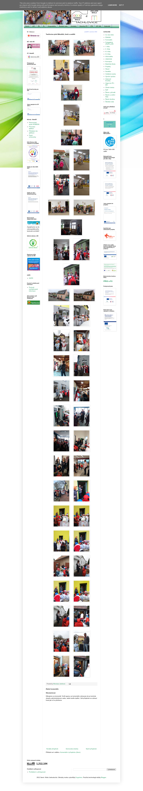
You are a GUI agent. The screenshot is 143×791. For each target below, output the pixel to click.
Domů (27, 26)
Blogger (103, 777)
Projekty (108, 66)
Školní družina (110, 99)
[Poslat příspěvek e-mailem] (69, 684)
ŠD (39, 26)
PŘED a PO (107, 281)
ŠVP (106, 90)
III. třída (107, 51)
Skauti (107, 69)
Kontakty (73, 26)
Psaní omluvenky (32, 136)
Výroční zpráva (110, 76)
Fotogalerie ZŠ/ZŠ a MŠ (109, 43)
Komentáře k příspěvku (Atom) (70, 752)
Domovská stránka (72, 749)
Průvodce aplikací (32, 127)
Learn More (112, 5)
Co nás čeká (109, 35)
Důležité (108, 37)
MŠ (33, 26)
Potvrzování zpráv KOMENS (34, 123)
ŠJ (44, 26)
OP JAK (98, 26)
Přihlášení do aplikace (33, 132)
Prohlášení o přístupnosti (37, 772)
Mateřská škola (110, 64)
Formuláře (108, 40)
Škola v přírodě (110, 92)
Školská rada (63, 26)
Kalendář (107, 26)
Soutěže (108, 71)
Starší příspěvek (91, 749)
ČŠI (91, 26)
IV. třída (107, 54)
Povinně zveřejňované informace (33, 289)
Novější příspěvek (52, 749)
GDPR (31, 278)
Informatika (109, 56)
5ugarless (79, 777)
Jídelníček (108, 59)
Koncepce (108, 61)
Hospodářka (52, 26)
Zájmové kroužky (108, 80)
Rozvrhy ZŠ (83, 26)
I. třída (107, 46)
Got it (121, 5)
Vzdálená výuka (110, 74)
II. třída (107, 49)
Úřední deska (109, 87)
